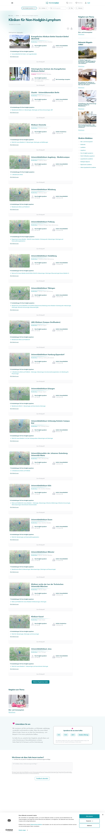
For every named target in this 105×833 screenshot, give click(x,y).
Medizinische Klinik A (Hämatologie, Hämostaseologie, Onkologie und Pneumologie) (34, 569)
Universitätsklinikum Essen (41, 520)
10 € (65, 735)
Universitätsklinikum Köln (41, 486)
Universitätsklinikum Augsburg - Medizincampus (50, 157)
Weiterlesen (12, 712)
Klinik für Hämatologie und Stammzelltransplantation (25, 537)
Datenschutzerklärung (35, 773)
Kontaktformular (17, 773)
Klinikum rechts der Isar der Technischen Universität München (47, 585)
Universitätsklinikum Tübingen (43, 288)
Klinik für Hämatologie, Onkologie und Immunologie (25, 634)
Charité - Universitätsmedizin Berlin (45, 92)
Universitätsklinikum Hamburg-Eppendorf (47, 354)
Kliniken (17, 15)
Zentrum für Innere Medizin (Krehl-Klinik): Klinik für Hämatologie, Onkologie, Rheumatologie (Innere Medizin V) (40, 273)
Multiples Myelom (85, 161)
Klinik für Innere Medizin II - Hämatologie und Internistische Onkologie (30, 666)
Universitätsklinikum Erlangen (43, 389)
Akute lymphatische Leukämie (88, 167)
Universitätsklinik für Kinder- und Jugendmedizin (24, 54)
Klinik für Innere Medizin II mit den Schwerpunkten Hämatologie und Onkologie (32, 438)
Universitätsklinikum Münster (42, 552)
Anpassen (88, 820)
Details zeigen (22, 830)
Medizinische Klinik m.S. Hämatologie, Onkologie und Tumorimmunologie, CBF (32, 110)
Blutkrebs (82, 144)
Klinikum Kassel (37, 617)
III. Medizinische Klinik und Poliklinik (21, 470)
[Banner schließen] (102, 814)
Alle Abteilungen (14, 56)
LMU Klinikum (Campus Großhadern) (45, 322)
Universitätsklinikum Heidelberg (44, 256)
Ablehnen (89, 825)
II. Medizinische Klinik (17, 174)
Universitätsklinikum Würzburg (43, 189)
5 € (59, 735)
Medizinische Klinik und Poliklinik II (21, 207)
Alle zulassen (89, 816)
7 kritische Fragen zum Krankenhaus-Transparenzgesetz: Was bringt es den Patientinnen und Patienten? (87, 61)
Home (11, 15)
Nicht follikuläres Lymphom (87, 156)
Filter (72, 8)
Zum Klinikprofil (41, 62)
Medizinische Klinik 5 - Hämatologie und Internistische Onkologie (29, 406)
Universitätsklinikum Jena (41, 649)
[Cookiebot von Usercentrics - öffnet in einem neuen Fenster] (9, 830)
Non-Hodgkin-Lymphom (86, 153)
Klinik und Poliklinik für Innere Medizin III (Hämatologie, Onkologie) (29, 601)
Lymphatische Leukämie (86, 159)
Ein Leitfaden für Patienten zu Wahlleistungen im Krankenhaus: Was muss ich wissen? (87, 83)
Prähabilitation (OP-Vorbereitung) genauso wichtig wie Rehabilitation (87, 105)
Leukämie (82, 147)
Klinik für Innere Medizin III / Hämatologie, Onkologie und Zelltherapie (30, 142)
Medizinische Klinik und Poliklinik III (21, 339)
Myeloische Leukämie (86, 164)
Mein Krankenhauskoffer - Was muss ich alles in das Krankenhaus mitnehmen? (87, 126)
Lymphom (83, 150)
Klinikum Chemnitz (38, 125)
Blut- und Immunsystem (16, 710)
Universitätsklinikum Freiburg (42, 222)
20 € (73, 735)
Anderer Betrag (83, 735)
